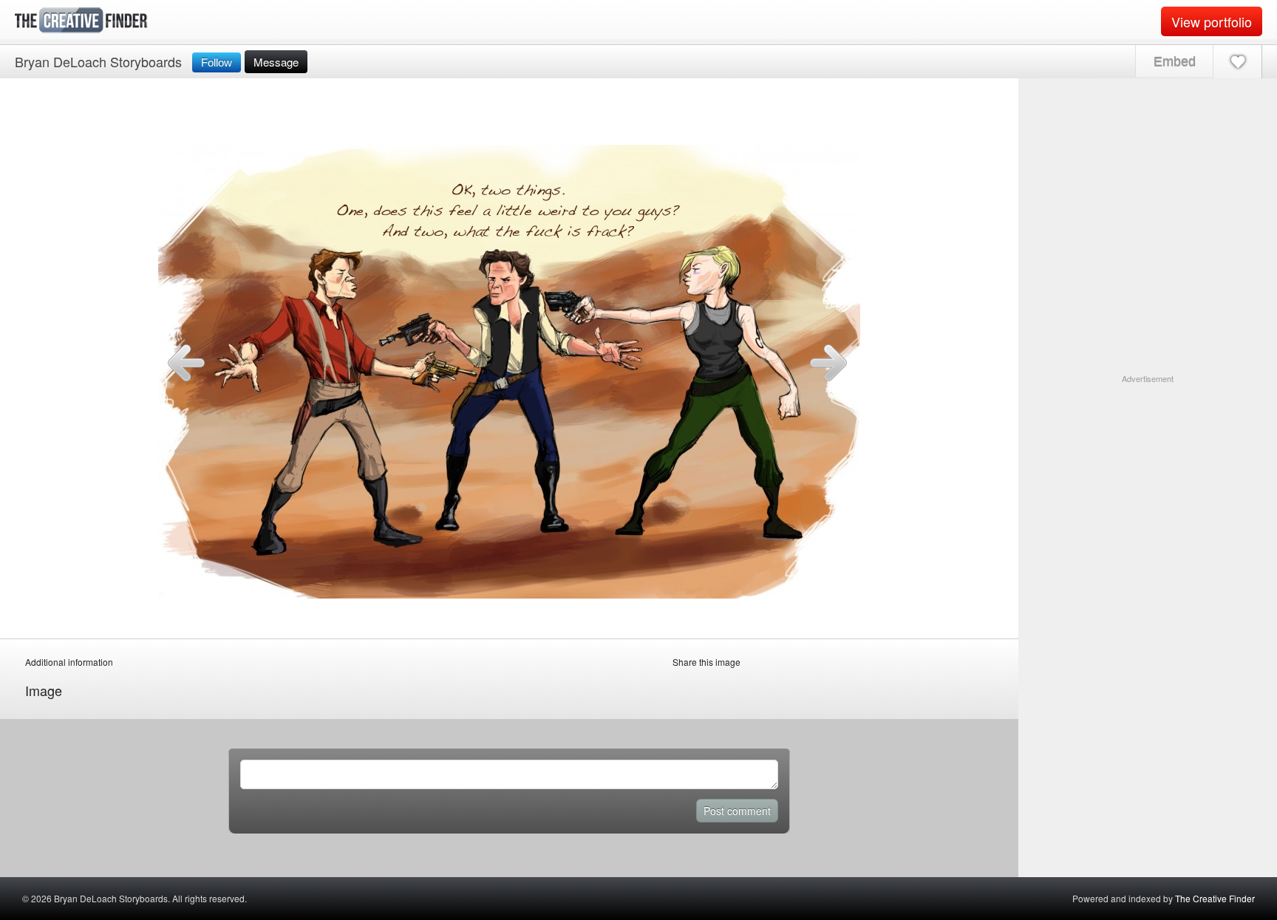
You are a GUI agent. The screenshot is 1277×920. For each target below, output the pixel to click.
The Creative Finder (1215, 898)
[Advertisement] (1148, 477)
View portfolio (1211, 21)
